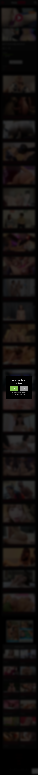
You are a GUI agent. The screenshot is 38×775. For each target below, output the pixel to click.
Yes (13, 388)
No (24, 388)
